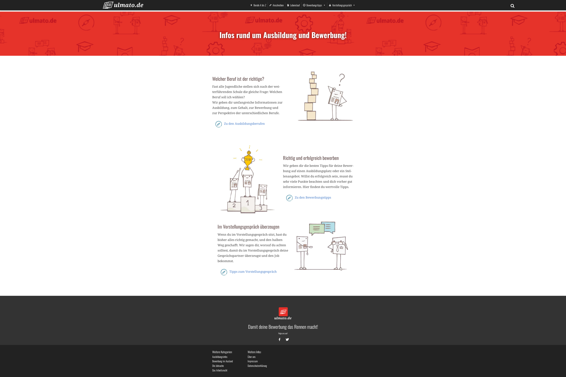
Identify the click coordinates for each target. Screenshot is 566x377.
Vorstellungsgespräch (342, 5)
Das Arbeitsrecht (219, 370)
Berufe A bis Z (260, 5)
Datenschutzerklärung (257, 366)
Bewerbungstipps (314, 5)
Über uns (252, 357)
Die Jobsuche (218, 366)
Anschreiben (278, 5)
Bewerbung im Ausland (222, 361)
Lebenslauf (295, 5)
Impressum (253, 361)
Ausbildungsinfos (219, 357)
